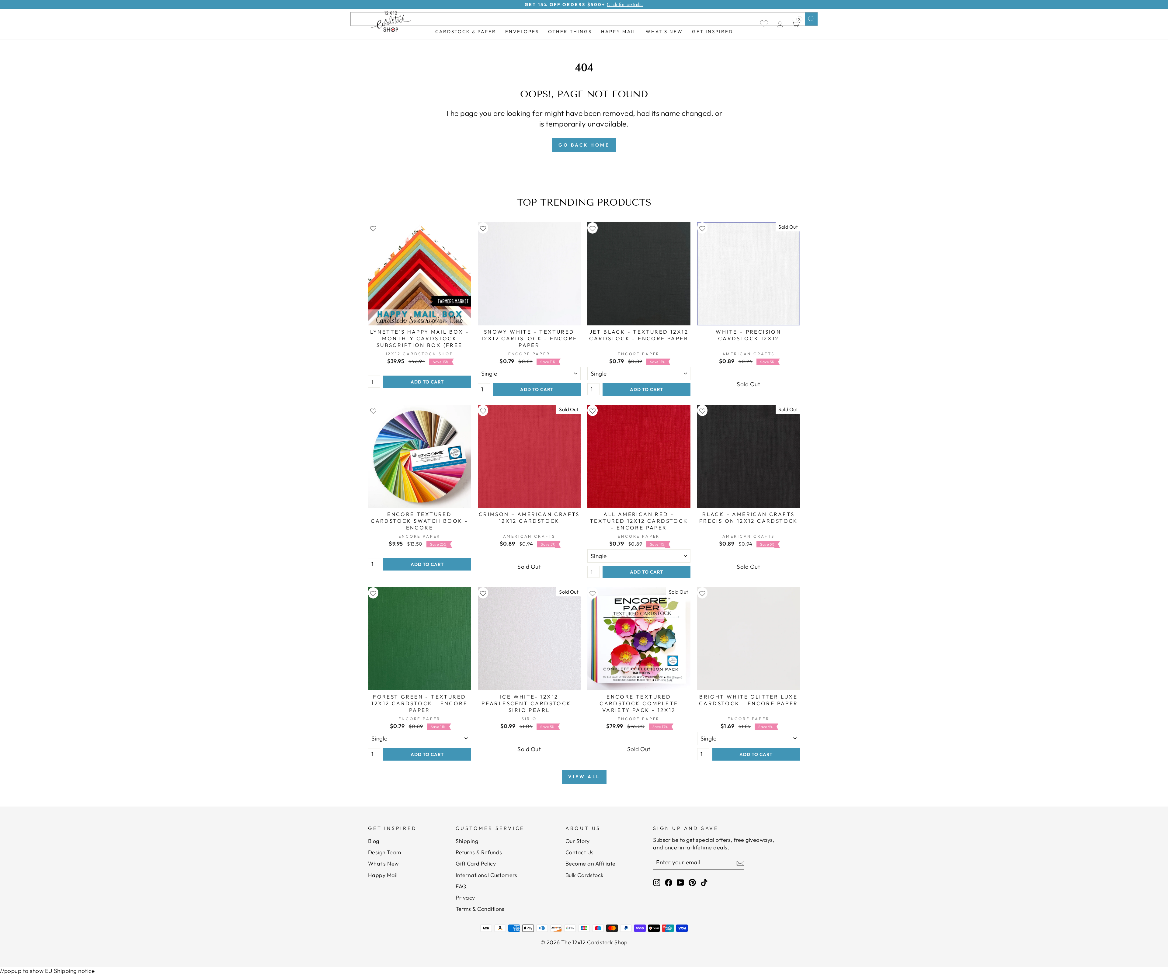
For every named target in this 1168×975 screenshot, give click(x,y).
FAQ (461, 886)
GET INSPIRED (712, 31)
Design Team (384, 852)
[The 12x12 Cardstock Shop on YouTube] (680, 882)
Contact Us (579, 852)
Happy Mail (383, 875)
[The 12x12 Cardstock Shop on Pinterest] (692, 882)
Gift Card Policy (476, 863)
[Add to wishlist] (373, 228)
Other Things (570, 31)
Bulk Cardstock (584, 875)
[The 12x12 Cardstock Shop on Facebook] (668, 882)
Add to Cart (427, 382)
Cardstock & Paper (465, 31)
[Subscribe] (740, 863)
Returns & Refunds (479, 852)
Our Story (577, 841)
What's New (664, 31)
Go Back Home (584, 145)
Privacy (465, 897)
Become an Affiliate (590, 863)
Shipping (467, 841)
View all (584, 776)
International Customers (486, 875)
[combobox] (584, 19)
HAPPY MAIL (619, 31)
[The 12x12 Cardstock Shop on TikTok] (704, 882)
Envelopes (522, 31)
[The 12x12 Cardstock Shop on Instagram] (656, 882)
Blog (373, 841)
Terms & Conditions (480, 908)
